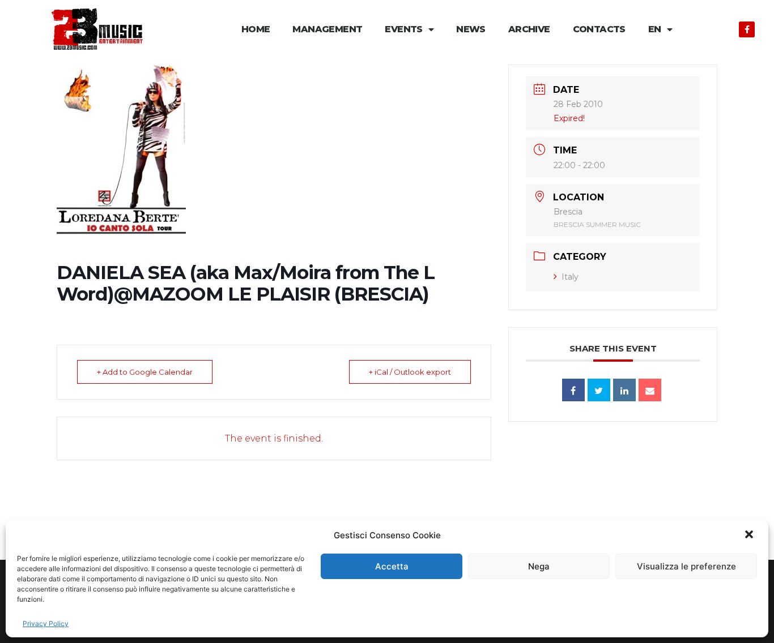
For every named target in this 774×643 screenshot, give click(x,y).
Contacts (599, 29)
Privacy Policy (46, 623)
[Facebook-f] (747, 29)
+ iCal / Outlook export (410, 371)
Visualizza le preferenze (686, 566)
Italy (570, 277)
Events (403, 29)
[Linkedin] (624, 390)
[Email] (650, 390)
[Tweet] (599, 390)
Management (327, 29)
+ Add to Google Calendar (145, 371)
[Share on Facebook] (573, 390)
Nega (539, 566)
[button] (750, 535)
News (471, 29)
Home (255, 29)
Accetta (392, 566)
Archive (529, 29)
